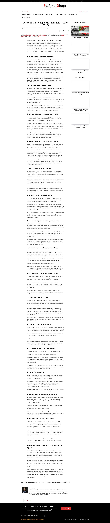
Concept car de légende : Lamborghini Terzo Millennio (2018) (58, 482)
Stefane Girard (32, 488)
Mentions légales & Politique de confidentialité (28, 519)
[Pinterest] (66, 31)
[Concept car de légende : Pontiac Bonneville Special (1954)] (80, 102)
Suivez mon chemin (83, 11)
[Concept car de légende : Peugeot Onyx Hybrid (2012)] (80, 119)
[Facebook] (81, 1)
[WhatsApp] (68, 31)
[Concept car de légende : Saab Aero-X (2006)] (80, 85)
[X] (63, 31)
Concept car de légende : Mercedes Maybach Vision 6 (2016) (32, 482)
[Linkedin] (79, 1)
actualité (47, 34)
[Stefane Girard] (25, 491)
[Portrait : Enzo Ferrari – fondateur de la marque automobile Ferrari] (80, 47)
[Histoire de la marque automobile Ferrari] (80, 31)
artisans (38, 36)
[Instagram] (83, 1)
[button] (25, 11)
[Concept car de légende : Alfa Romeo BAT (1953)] (80, 64)
